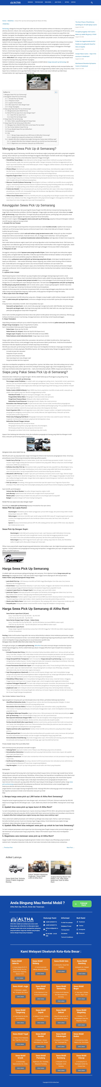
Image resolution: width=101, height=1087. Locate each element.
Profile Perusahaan (67, 922)
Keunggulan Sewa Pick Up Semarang (15, 96)
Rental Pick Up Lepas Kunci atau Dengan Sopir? (21, 113)
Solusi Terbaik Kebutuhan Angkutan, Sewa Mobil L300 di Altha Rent (38, 876)
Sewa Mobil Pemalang (41, 1057)
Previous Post (8, 847)
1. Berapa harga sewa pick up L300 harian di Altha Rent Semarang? (30, 135)
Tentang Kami (39, 2)
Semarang (5, 28)
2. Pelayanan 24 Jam (13, 101)
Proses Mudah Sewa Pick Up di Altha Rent (19, 129)
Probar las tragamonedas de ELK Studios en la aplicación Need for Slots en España (85, 44)
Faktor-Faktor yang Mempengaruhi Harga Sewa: (21, 121)
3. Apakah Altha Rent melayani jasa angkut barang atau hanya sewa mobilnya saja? (31, 139)
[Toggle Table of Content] (55, 92)
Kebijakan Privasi (66, 926)
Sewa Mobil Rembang (61, 1057)
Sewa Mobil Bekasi (61, 1011)
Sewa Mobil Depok (41, 1011)
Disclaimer (64, 933)
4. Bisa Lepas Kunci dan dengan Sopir (18, 105)
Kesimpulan (10, 131)
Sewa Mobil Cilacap (81, 1057)
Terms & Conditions (67, 937)
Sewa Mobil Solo (61, 961)
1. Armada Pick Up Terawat (15, 99)
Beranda (30, 2)
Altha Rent (38, 645)
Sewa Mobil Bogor (79, 987)
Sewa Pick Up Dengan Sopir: (18, 117)
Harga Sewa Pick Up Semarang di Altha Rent (17, 123)
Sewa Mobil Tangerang (20, 1011)
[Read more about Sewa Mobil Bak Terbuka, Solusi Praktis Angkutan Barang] (16, 868)
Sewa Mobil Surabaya (41, 987)
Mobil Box (6, 24)
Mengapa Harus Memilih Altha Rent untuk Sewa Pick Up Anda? (25, 125)
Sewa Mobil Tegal (20, 1034)
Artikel (67, 2)
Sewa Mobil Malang (38, 962)
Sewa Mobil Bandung (82, 962)
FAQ (8, 133)
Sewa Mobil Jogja (20, 986)
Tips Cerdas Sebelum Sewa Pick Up (17, 127)
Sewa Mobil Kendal (41, 1035)
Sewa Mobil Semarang (61, 987)
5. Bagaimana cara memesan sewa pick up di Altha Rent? (27, 143)
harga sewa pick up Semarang (57, 62)
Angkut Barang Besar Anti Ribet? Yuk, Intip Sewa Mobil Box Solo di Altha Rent (60, 879)
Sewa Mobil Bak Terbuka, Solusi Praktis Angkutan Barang (15, 880)
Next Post (70, 847)
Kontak (73, 2)
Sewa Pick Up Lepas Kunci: (18, 115)
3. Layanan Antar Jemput (14, 103)
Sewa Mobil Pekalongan (61, 1035)
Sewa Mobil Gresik (20, 1057)
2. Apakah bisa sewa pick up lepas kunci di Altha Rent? (26, 137)
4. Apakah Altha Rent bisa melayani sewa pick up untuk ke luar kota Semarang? (33, 141)
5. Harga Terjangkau (13, 107)
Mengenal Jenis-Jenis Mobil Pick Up (17, 111)
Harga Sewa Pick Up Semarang (13, 119)
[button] (92, 2)
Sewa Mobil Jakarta (17, 962)
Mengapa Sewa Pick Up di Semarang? (15, 94)
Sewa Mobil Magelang (81, 1011)
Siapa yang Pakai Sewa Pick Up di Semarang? (17, 109)
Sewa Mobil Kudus (79, 1035)
